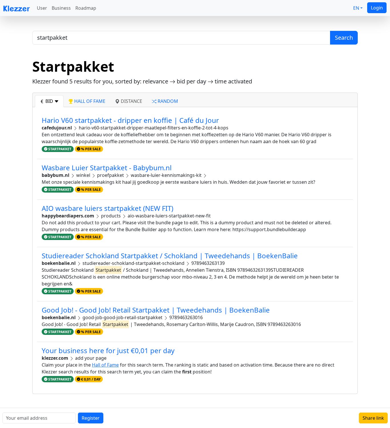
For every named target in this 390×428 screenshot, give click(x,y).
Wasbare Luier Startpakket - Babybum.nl (107, 167)
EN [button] (356, 8)
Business (61, 8)
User (42, 8)
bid (49, 101)
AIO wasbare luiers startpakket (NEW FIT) (107, 208)
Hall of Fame (105, 365)
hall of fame (89, 101)
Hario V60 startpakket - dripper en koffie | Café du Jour (130, 120)
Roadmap (85, 8)
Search (344, 37)
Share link (373, 418)
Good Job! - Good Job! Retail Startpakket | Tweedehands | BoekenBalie (156, 310)
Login (377, 8)
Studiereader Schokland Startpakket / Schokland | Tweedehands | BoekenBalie (170, 255)
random (167, 101)
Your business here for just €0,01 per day (108, 350)
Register (91, 418)
